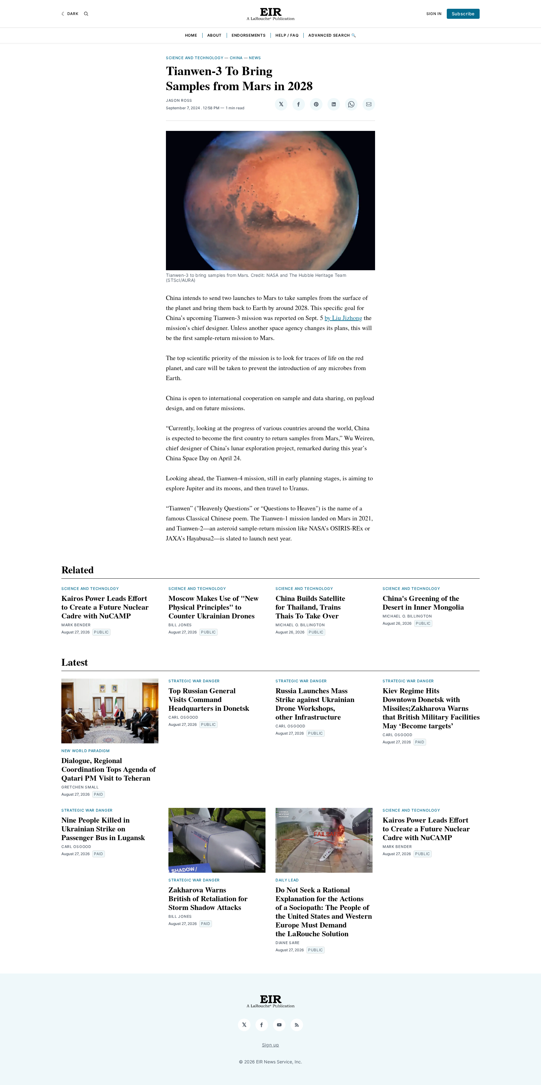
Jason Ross (179, 100)
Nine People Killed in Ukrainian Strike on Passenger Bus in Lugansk (103, 828)
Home (191, 35)
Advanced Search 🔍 (332, 35)
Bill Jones (180, 625)
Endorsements (248, 35)
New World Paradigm (85, 750)
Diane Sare (288, 942)
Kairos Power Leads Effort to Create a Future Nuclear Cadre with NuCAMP (105, 606)
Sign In (434, 13)
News (255, 57)
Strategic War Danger (194, 681)
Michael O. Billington (300, 625)
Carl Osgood (183, 717)
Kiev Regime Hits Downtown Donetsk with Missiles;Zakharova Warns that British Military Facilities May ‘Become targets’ (431, 708)
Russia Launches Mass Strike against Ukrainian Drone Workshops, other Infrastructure (315, 703)
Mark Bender (76, 625)
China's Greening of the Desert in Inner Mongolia (423, 602)
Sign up (270, 1044)
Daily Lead (287, 880)
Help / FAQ (287, 35)
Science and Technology (194, 57)
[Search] (86, 13)
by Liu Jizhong (343, 317)
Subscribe (463, 13)
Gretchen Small (80, 787)
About (214, 35)
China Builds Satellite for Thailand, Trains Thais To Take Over (310, 606)
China (236, 57)
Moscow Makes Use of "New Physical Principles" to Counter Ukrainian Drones (213, 606)
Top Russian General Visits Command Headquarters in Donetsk (208, 699)
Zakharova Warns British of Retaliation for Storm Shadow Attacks (208, 898)
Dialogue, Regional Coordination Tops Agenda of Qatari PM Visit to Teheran (108, 769)
